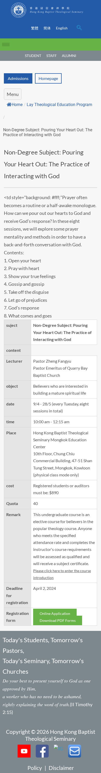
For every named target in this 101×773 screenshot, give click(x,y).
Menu (13, 94)
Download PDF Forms (58, 620)
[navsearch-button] (79, 28)
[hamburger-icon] (6, 44)
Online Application (55, 613)
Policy (34, 767)
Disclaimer (61, 767)
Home (17, 104)
